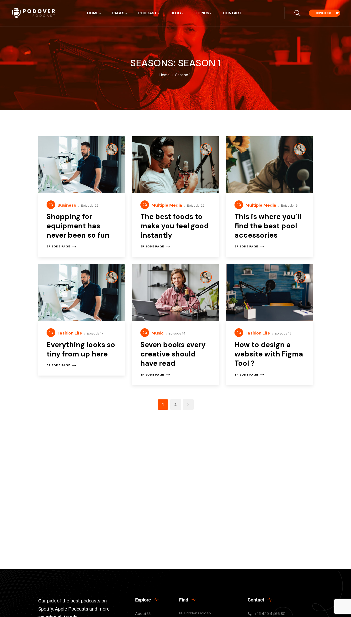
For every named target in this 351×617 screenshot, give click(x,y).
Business (67, 205)
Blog (175, 13)
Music (158, 333)
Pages (118, 13)
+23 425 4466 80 (270, 613)
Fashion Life (70, 333)
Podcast (147, 13)
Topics (202, 13)
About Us (143, 613)
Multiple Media (167, 205)
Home (92, 13)
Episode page (58, 247)
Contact (232, 13)
